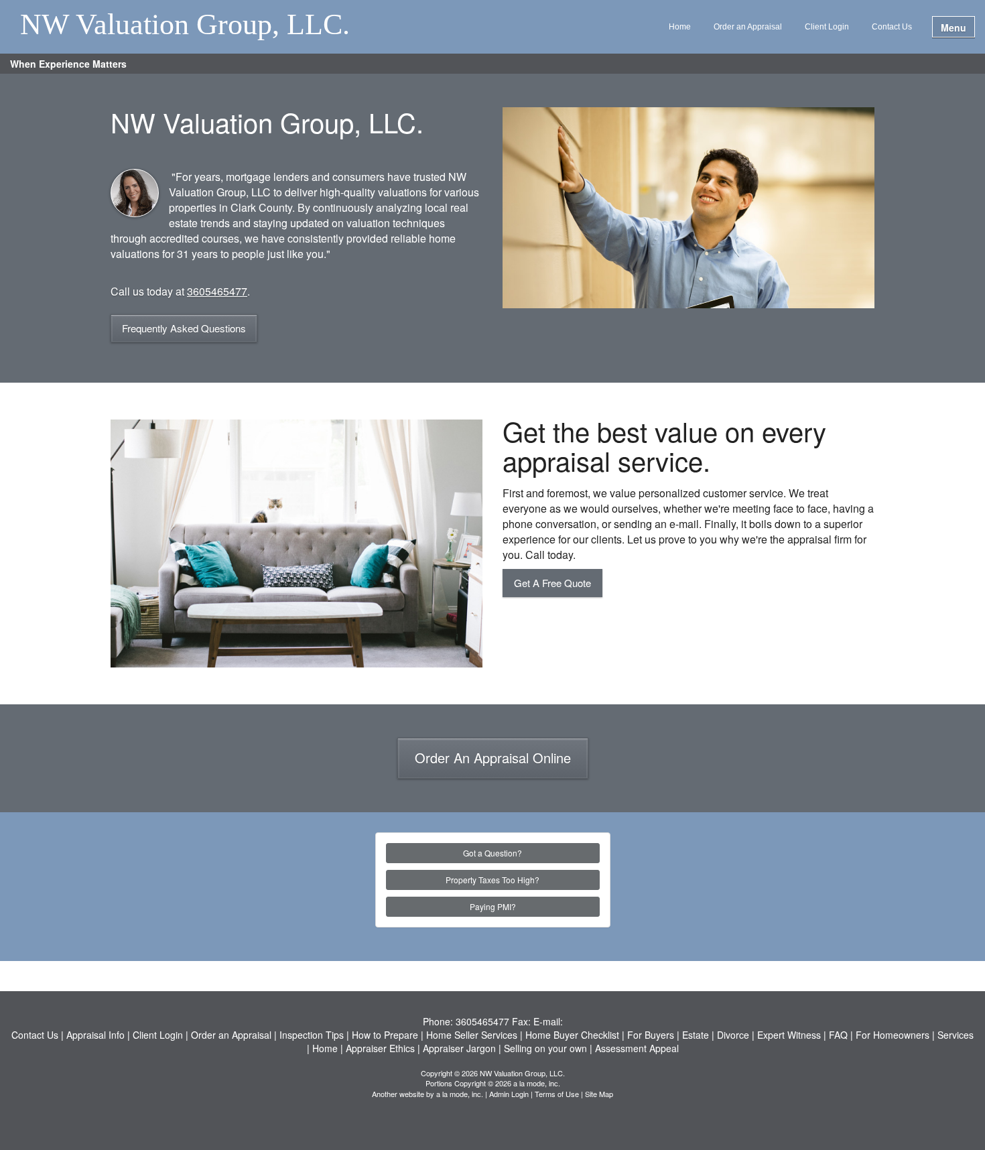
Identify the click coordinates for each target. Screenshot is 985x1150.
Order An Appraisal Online (493, 757)
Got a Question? (492, 852)
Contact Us (892, 26)
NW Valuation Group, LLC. (185, 25)
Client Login (827, 26)
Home (680, 26)
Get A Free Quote (552, 583)
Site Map (599, 1093)
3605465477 (217, 291)
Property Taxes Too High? (492, 879)
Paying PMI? (493, 906)
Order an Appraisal (748, 26)
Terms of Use (557, 1093)
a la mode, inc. (459, 1093)
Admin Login (509, 1093)
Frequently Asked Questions (184, 328)
